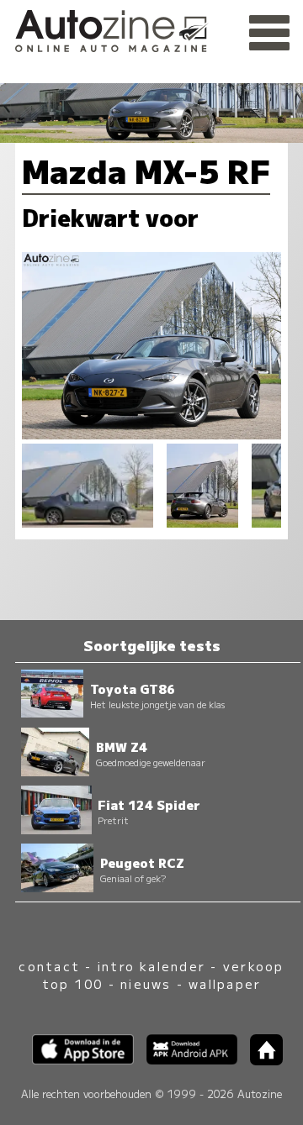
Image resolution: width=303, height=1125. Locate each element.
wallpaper (225, 983)
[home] (260, 1060)
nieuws (145, 983)
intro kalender (151, 966)
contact (49, 966)
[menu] (269, 33)
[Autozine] (151, 28)
